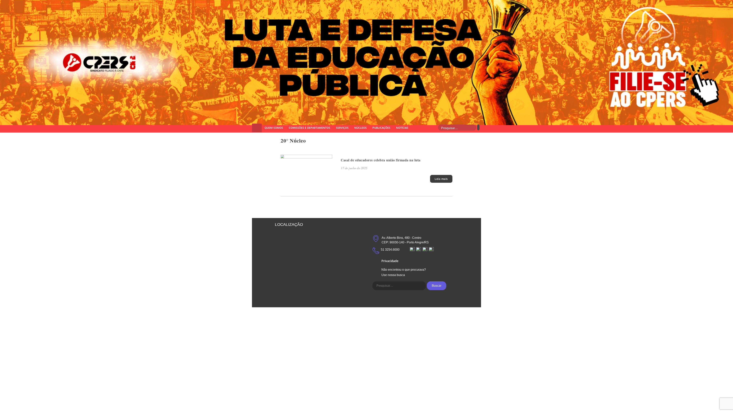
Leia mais (441, 179)
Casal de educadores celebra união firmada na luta (381, 160)
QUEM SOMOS (274, 128)
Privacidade (389, 261)
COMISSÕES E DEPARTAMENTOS (309, 128)
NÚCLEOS (360, 128)
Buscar (436, 285)
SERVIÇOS (342, 128)
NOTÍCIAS (402, 128)
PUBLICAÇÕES (381, 128)
